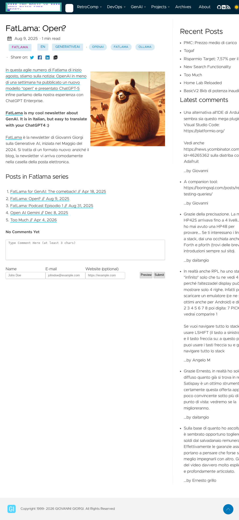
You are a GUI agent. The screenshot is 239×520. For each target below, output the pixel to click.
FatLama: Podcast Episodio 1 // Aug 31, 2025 (51, 206)
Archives (183, 7)
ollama (144, 47)
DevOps (114, 7)
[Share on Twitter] (32, 57)
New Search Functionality (207, 67)
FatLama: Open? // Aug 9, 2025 (39, 199)
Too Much (193, 75)
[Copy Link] (56, 57)
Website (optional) (102, 269)
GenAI (137, 7)
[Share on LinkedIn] (48, 57)
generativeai (67, 47)
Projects (158, 7)
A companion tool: (201, 182)
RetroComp (87, 7)
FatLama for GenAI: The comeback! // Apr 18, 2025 (58, 192)
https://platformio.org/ (204, 131)
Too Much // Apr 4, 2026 (33, 220)
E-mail (51, 269)
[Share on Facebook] (40, 57)
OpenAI (98, 47)
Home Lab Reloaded (203, 83)
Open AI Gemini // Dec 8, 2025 (39, 213)
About (205, 7)
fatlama (20, 47)
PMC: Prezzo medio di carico (210, 43)
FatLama (14, 113)
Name (11, 269)
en (43, 47)
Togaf (189, 51)
